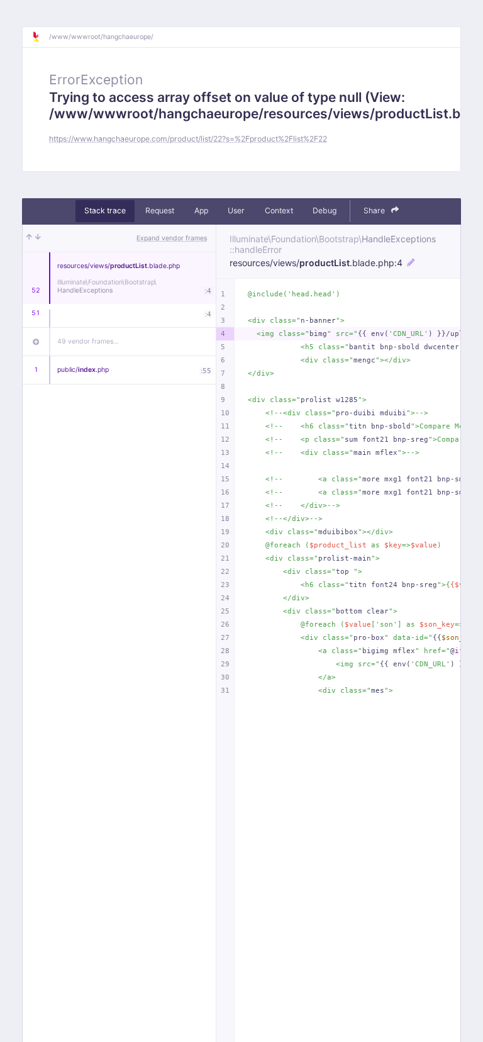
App (201, 210)
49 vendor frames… (88, 341)
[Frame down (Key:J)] (38, 238)
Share (375, 210)
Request (159, 210)
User (236, 210)
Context (279, 210)
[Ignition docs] (40, 37)
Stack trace (105, 210)
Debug (324, 210)
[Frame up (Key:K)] (29, 238)
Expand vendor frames (171, 238)
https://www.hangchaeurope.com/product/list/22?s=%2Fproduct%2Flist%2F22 (188, 138)
